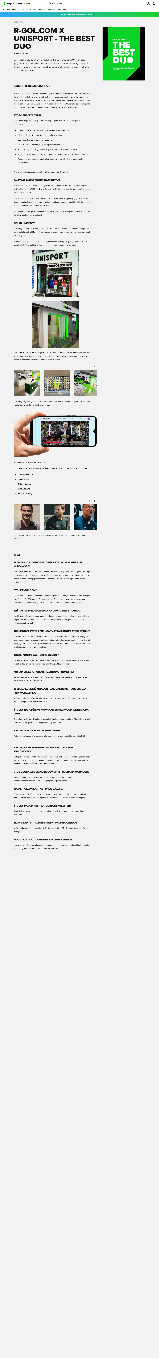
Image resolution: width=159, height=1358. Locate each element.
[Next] (94, 367)
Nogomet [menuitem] (6, 9)
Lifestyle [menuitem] (41, 9)
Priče (22, 22)
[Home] (16, 3)
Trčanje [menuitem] (33, 9)
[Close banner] (156, 14)
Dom (16, 22)
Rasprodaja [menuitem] (62, 9)
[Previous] (89, 367)
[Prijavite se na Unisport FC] (148, 3)
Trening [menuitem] (24, 9)
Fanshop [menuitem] (15, 9)
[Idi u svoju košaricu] (153, 3)
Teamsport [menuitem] (51, 9)
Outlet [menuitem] (72, 9)
